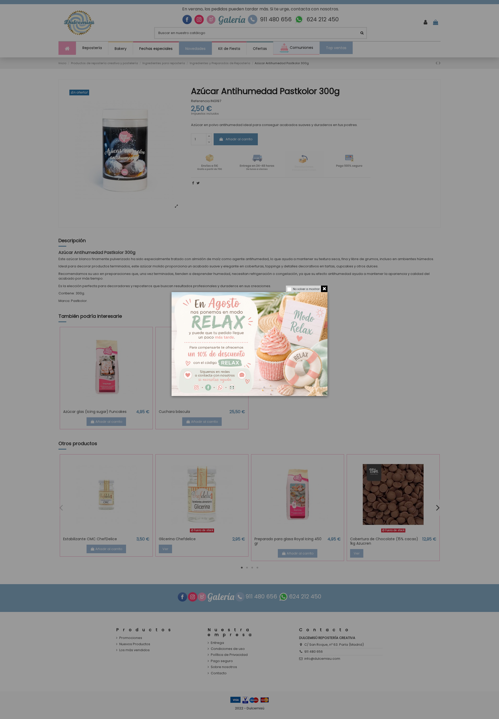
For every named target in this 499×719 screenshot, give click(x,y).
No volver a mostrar (306, 289)
